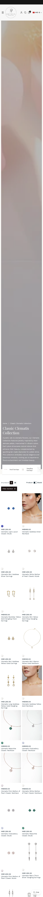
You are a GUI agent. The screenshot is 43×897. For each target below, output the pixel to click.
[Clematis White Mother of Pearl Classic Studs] (32, 551)
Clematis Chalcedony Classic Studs (9, 835)
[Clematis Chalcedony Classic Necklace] (32, 725)
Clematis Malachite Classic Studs (29, 835)
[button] (2, 12)
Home (5, 423)
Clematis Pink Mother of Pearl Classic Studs (10, 877)
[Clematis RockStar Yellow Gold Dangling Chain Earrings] (11, 593)
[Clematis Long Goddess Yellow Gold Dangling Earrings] (11, 681)
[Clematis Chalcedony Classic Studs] (11, 810)
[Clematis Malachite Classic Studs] (32, 810)
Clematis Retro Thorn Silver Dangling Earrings (31, 876)
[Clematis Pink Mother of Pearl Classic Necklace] (11, 768)
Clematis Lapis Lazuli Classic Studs (9, 533)
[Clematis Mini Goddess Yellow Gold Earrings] (11, 638)
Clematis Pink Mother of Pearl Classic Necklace (10, 792)
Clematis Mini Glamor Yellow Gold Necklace (30, 662)
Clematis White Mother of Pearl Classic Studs (31, 575)
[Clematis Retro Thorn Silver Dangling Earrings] (32, 852)
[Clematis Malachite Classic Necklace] (11, 725)
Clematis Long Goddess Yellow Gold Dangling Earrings (10, 706)
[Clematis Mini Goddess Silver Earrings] (11, 551)
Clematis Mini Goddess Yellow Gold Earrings (10, 662)
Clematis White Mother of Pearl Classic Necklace (32, 792)
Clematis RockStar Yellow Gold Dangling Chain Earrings (11, 619)
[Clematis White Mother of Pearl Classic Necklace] (32, 768)
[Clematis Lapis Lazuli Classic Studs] (11, 508)
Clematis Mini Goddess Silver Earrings (10, 575)
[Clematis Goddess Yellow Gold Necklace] (32, 681)
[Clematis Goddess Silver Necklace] (32, 508)
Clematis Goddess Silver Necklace (31, 533)
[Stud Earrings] (5, 469)
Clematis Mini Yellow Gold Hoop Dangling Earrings (30, 619)
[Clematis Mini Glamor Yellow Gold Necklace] (32, 638)
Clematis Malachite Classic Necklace (8, 749)
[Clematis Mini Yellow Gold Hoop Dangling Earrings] (32, 593)
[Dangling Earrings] (23, 469)
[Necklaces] (40, 469)
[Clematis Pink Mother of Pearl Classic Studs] (11, 853)
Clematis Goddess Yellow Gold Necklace (31, 705)
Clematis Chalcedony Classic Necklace (30, 749)
